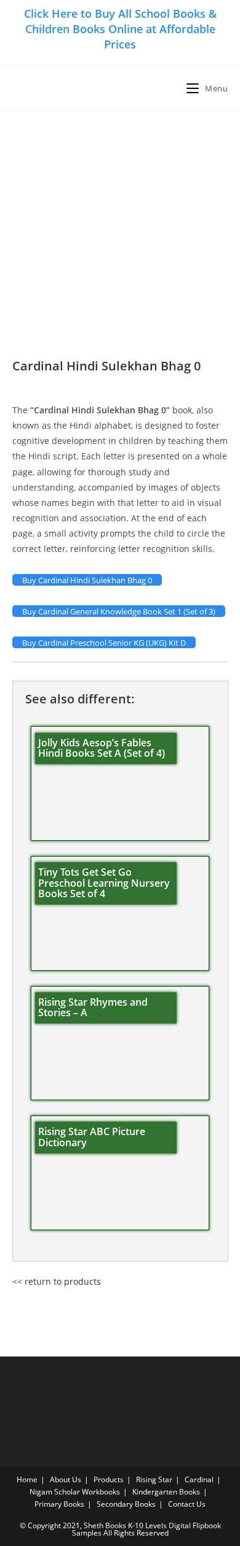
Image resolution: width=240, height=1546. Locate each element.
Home (27, 1479)
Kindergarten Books (166, 1492)
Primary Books (59, 1504)
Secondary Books (126, 1504)
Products (109, 1479)
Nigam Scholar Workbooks (75, 1492)
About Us (65, 1479)
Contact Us (187, 1504)
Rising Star (154, 1479)
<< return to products (56, 1281)
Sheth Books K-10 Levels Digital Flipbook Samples (146, 1529)
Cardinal (199, 1479)
